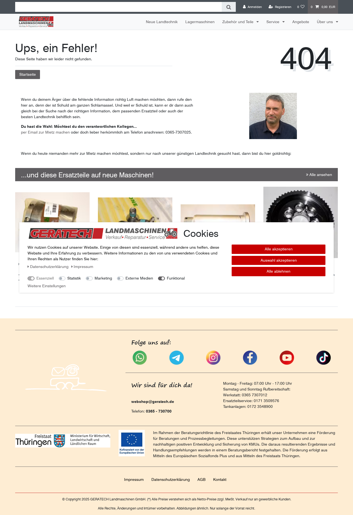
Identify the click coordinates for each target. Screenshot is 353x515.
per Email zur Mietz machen (45, 132)
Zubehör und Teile (238, 22)
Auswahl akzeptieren (279, 260)
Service (273, 22)
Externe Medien (139, 278)
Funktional (176, 278)
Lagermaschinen (200, 22)
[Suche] (229, 7)
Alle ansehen (320, 174)
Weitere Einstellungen (47, 286)
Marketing (103, 278)
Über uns (325, 22)
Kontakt (219, 479)
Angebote (300, 22)
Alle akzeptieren (279, 249)
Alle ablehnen (278, 271)
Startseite (27, 74)
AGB (201, 479)
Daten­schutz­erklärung (170, 479)
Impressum (134, 479)
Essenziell (45, 278)
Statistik (74, 278)
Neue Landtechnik (162, 22)
